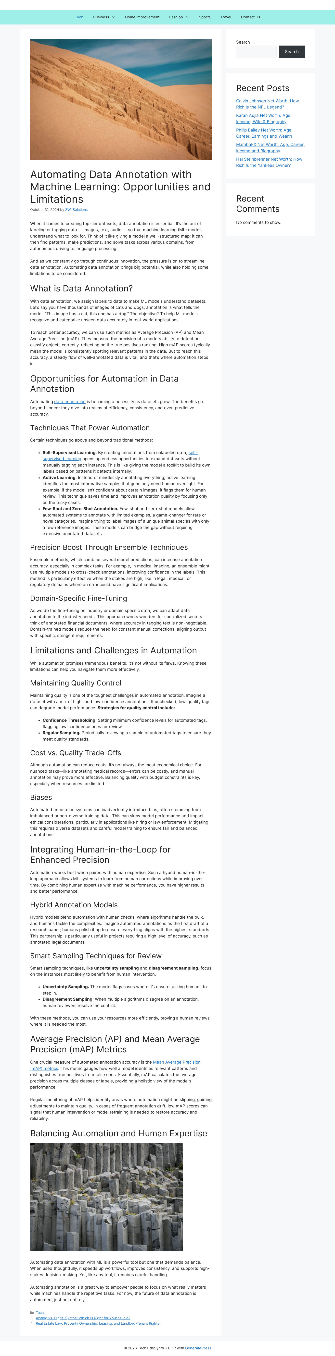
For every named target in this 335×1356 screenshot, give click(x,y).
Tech (79, 17)
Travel (225, 17)
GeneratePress (198, 1348)
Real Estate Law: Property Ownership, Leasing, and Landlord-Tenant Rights (97, 1323)
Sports (205, 17)
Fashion (176, 17)
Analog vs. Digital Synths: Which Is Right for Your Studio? (83, 1318)
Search (243, 42)
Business (101, 17)
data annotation (70, 401)
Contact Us (250, 17)
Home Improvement (142, 17)
